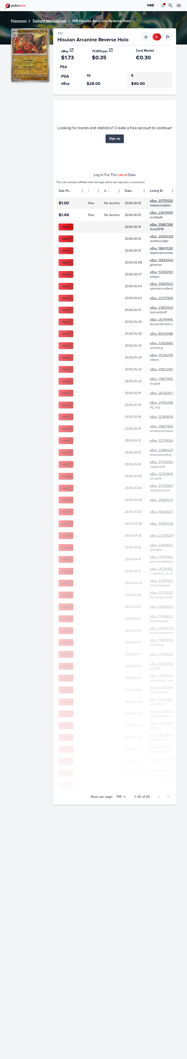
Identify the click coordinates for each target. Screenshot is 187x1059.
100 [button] (119, 796)
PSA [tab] (63, 66)
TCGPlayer (100, 51)
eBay (64, 51)
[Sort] (76, 191)
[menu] (163, 5)
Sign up (114, 138)
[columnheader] (71, 190)
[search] (170, 5)
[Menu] (82, 190)
